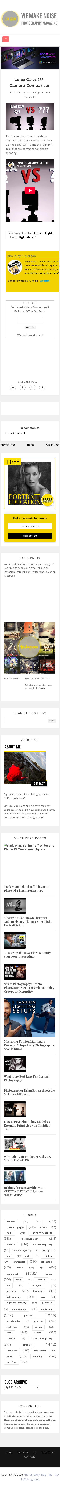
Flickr (9, 1233)
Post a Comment (15, 433)
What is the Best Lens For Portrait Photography (26, 1078)
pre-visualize (13, 1321)
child (27, 1256)
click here (38, 688)
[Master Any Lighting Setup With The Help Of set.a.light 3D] (30, 57)
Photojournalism (29, 1239)
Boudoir (11, 1221)
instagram (36, 1285)
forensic (40, 1279)
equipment (12, 1274)
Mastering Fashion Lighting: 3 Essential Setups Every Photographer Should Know (29, 1045)
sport (9, 1332)
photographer (19, 1309)
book (9, 1256)
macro (42, 1297)
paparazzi (47, 1302)
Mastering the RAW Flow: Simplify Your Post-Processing (27, 954)
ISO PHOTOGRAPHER (42, 1233)
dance (19, 1267)
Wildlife (11, 1244)
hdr (8, 1285)
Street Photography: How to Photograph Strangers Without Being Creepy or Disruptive (29, 987)
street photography (42, 1338)
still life (11, 1338)
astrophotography (42, 1244)
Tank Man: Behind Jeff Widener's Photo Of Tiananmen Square (26, 888)
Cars (38, 1221)
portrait (28, 1315)
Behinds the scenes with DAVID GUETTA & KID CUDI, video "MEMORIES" (25, 1191)
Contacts (29, 1457)
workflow (11, 1362)
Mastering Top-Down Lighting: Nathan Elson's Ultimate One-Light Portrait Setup (28, 921)
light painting (14, 1297)
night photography (16, 1302)
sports (37, 1332)
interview (11, 1291)
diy (41, 1267)
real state (12, 1327)
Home (30, 444)
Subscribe (30, 535)
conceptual (46, 1261)
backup (45, 1250)
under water (39, 1350)
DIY (35, 1452)
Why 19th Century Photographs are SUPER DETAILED (27, 1158)
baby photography (21, 1250)
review (38, 1327)
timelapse (12, 1350)
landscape (38, 1291)
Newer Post (8, 444)
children (48, 1256)
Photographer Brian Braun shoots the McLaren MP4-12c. (29, 1092)
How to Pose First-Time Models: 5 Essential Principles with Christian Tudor (27, 1125)
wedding (37, 1356)
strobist (27, 1345)
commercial (18, 1261)
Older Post (52, 444)
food (18, 1279)
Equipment (23, 1452)
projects (38, 1321)
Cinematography (15, 1227)
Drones (43, 1227)
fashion (48, 1274)
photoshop (46, 1309)
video (9, 1356)
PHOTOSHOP (48, 1452)
